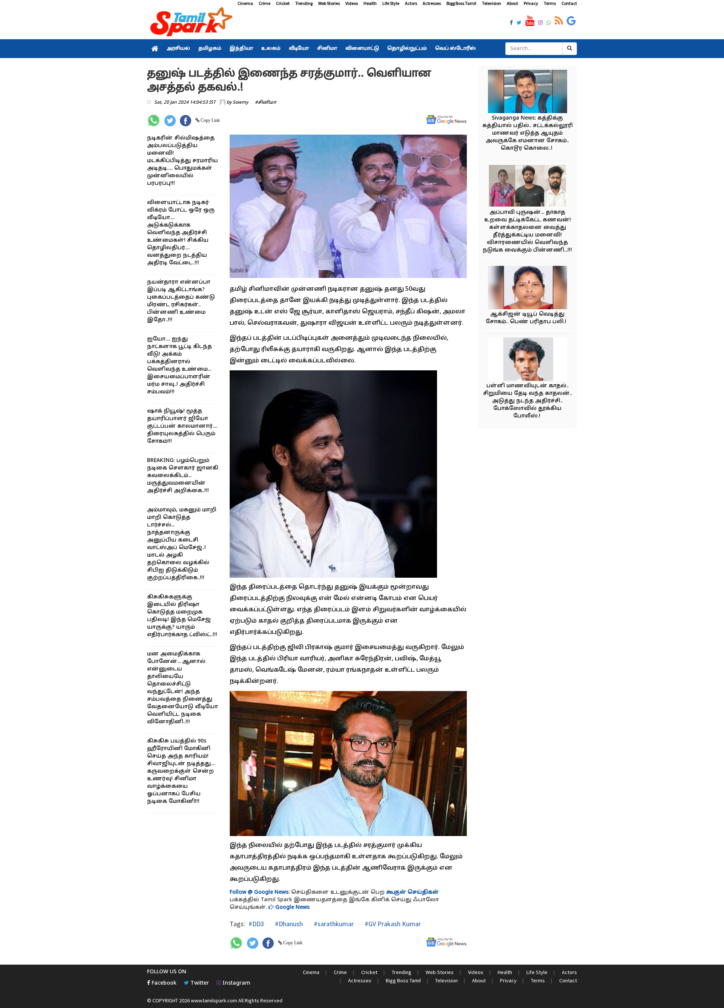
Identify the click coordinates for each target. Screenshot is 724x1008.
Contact (569, 3)
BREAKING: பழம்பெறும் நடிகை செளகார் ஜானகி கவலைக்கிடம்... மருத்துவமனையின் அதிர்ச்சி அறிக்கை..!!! (182, 475)
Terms (550, 3)
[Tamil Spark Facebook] (511, 23)
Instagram (235, 983)
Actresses (432, 3)
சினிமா (327, 49)
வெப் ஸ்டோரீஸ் (455, 49)
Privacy (531, 3)
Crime (264, 3)
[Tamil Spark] (190, 23)
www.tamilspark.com (214, 1000)
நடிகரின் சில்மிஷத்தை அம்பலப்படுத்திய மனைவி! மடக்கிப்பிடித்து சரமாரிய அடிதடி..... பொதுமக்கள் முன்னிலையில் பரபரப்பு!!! (182, 161)
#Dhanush (288, 923)
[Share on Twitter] (170, 120)
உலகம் (271, 49)
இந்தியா (241, 49)
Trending (304, 3)
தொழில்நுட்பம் (407, 49)
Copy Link (209, 120)
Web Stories (329, 3)
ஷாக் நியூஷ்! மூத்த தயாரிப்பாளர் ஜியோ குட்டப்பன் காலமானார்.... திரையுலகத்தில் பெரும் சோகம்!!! (182, 426)
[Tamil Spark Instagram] (540, 23)
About (512, 3)
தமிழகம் (209, 49)
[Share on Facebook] (185, 120)
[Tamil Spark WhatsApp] (548, 23)
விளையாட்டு (362, 49)
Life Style (390, 3)
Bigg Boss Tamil (461, 3)
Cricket (283, 3)
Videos (351, 3)
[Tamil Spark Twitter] (519, 23)
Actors (411, 3)
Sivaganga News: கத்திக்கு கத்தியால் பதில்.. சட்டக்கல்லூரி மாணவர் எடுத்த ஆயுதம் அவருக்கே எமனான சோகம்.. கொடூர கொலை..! (527, 133)
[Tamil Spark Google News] (571, 21)
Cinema (245, 3)
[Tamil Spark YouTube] (529, 21)
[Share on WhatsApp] (153, 120)
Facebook (163, 983)
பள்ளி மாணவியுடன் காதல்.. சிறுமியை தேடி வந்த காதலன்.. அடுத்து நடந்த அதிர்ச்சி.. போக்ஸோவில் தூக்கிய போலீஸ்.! (527, 401)
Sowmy (240, 102)
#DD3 (256, 923)
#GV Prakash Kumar (392, 923)
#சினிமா (265, 102)
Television (491, 3)
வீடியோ (299, 49)
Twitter (199, 983)
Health (370, 3)
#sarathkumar (333, 923)
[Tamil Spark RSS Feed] (559, 21)
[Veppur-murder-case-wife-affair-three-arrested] (527, 187)
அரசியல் (178, 49)
